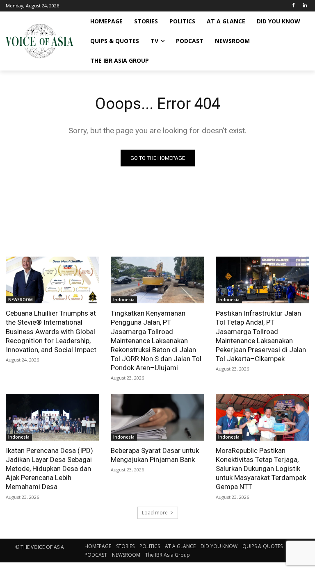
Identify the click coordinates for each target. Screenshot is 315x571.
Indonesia (124, 300)
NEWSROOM (20, 300)
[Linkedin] (304, 6)
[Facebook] (293, 6)
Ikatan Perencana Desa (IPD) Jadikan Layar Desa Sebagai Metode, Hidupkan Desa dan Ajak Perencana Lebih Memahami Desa (49, 468)
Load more (155, 512)
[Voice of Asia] (39, 41)
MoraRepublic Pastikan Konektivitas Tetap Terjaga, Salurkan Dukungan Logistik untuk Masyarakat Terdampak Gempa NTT (261, 468)
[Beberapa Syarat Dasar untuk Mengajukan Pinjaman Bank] (157, 417)
